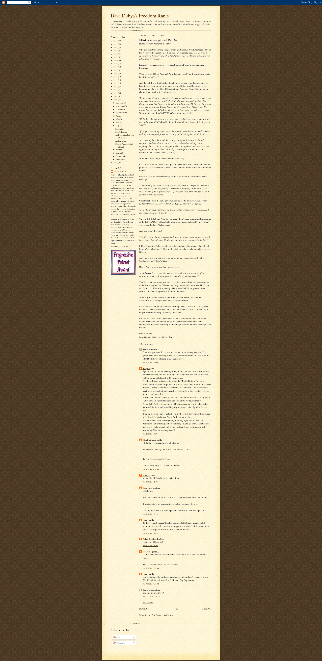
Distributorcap (149, 439)
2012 (116, 86)
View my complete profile (121, 246)
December (120, 102)
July (117, 119)
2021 (116, 57)
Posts (117, 637)
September (120, 112)
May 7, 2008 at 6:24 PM (150, 546)
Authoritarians (120, 141)
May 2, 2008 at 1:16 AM (150, 362)
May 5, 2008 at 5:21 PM (150, 514)
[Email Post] (171, 337)
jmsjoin (146, 368)
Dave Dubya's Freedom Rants (140, 15)
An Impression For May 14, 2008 (124, 136)
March (118, 153)
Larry (145, 519)
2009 (116, 96)
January (119, 159)
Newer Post (144, 608)
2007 (116, 162)
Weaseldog (148, 551)
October (119, 109)
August (119, 116)
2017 (116, 70)
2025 (116, 44)
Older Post (206, 608)
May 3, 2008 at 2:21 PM (150, 482)
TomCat (146, 475)
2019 (116, 63)
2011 (116, 89)
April (118, 149)
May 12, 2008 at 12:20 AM (151, 596)
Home (175, 608)
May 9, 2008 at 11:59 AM (151, 568)
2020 (116, 60)
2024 (116, 47)
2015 (116, 76)
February (119, 156)
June (118, 122)
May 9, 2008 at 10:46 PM (151, 584)
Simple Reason (121, 132)
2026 (116, 41)
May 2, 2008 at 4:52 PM (150, 434)
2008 (116, 99)
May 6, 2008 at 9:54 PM (150, 533)
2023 (116, 50)
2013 (116, 83)
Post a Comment (148, 602)
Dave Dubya (120, 171)
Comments (120, 642)
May (118, 125)
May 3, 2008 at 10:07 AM (151, 469)
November (120, 106)
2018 (116, 67)
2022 (116, 54)
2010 (116, 93)
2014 (116, 80)
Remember (119, 129)
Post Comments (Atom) (162, 615)
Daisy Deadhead (150, 539)
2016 (116, 73)
